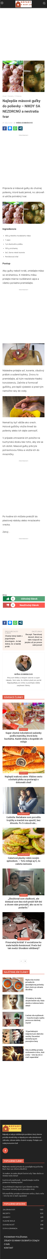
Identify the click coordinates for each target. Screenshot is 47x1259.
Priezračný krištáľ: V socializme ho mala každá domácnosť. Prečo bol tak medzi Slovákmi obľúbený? (23, 945)
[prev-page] (21, 961)
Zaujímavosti (23, 814)
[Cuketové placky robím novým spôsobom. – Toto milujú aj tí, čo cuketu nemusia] (23, 841)
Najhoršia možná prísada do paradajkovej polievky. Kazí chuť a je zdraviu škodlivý (34, 985)
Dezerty (23, 729)
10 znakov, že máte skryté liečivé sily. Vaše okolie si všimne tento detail (23, 1174)
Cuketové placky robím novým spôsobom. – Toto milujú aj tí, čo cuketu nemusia (23, 861)
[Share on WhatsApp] (15, 128)
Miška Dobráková (24, 123)
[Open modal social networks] (20, 128)
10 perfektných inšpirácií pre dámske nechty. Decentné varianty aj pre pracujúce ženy (34, 1036)
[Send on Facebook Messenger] (10, 128)
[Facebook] (5, 1150)
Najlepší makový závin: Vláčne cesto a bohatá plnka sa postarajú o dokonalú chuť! (23, 779)
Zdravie (23, 895)
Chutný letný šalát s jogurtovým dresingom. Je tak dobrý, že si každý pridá (13, 641)
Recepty (11, 96)
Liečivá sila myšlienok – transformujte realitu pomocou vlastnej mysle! (21, 1181)
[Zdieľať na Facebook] (5, 128)
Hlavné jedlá (24, 854)
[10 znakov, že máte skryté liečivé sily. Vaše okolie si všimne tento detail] (13, 1002)
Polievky (18, 96)
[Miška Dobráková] (23, 663)
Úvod (4, 96)
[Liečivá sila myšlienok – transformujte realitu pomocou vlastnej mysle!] (13, 1019)
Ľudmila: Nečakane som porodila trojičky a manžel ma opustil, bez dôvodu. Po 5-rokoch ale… (24, 820)
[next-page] (25, 961)
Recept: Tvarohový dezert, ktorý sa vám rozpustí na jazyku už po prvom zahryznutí (33, 639)
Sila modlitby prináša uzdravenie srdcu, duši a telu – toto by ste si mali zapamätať (23, 1194)
